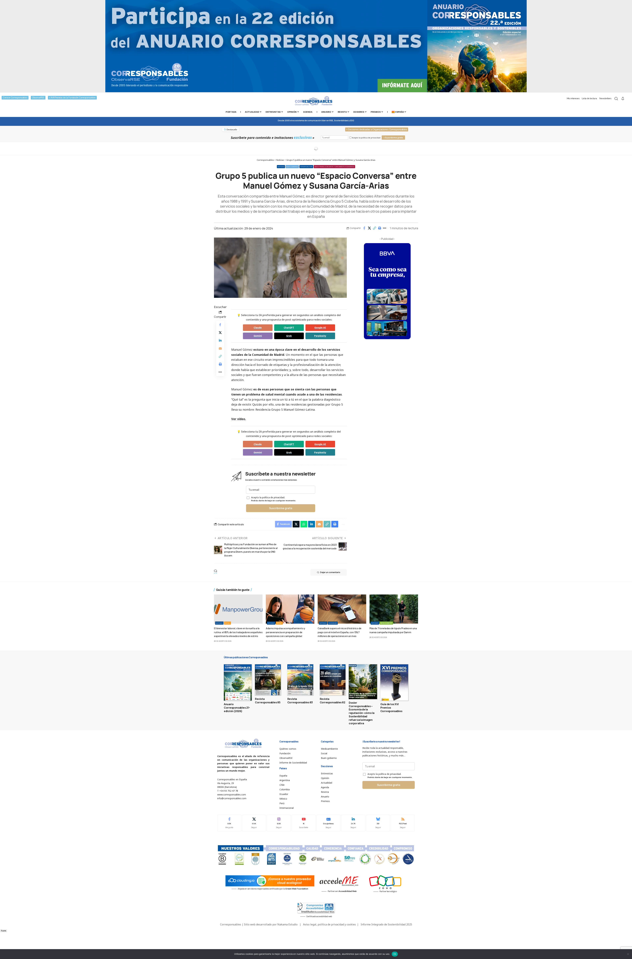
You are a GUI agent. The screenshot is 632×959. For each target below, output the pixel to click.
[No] (628, 954)
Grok (289, 335)
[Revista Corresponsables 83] (300, 679)
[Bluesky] (378, 823)
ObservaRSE (38, 97)
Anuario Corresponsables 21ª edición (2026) (237, 707)
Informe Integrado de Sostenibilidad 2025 (386, 924)
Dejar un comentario (330, 572)
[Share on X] (369, 228)
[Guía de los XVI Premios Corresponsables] (394, 682)
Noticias (281, 167)
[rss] (403, 823)
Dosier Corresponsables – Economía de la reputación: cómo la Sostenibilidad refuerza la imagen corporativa (361, 713)
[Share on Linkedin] (220, 340)
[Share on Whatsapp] (303, 524)
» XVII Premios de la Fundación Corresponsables (72, 97)
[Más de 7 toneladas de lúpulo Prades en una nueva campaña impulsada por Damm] (393, 609)
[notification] (622, 98)
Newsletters (605, 98)
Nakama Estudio (287, 924)
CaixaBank (333, 623)
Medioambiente (386, 623)
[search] (616, 98)
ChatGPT (289, 327)
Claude (258, 327)
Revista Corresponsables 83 (300, 700)
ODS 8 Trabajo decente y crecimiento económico (335, 167)
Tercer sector (306, 167)
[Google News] (328, 823)
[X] (254, 823)
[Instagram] (279, 823)
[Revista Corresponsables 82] (333, 679)
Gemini (258, 335)
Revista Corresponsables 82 (332, 700)
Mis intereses (573, 98)
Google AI (320, 327)
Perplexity (320, 335)
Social (227, 623)
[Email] (220, 348)
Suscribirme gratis (280, 508)
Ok (394, 954)
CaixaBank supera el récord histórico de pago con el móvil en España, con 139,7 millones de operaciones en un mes (339, 632)
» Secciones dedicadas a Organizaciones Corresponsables (376, 129)
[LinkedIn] (353, 823)
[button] (374, 228)
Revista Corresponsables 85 (267, 700)
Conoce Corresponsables (15, 97)
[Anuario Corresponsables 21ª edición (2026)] (238, 682)
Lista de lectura (589, 98)
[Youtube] (304, 823)
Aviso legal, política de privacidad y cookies (329, 924)
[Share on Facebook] (364, 228)
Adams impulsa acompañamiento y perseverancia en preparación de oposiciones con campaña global (285, 632)
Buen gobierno (292, 167)
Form (3, 930)
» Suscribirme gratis (393, 137)
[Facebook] (229, 823)
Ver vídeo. (238, 419)
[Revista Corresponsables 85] (268, 679)
